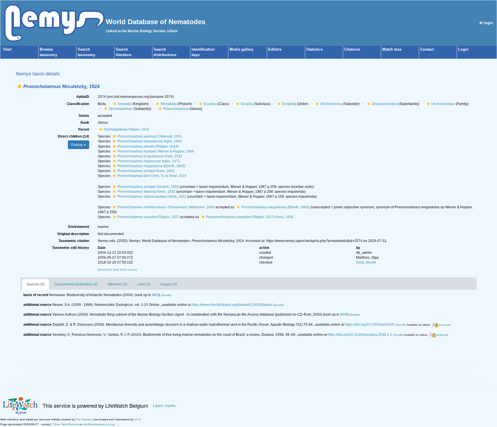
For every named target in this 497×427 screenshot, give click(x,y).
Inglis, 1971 (148, 161)
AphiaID (82, 97)
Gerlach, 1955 (148, 187)
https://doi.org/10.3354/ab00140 (370, 325)
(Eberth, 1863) (151, 166)
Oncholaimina (331, 104)
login (488, 23)
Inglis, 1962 (149, 141)
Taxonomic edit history (70, 248)
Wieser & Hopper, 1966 (155, 151)
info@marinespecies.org (99, 424)
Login (463, 49)
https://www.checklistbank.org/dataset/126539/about (232, 305)
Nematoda (168, 104)
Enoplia (247, 104)
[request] (445, 324)
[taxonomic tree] (109, 269)
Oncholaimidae (443, 104)
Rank (85, 123)
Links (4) (144, 284)
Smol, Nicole (366, 262)
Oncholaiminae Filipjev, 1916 (126, 129)
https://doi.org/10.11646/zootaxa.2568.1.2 (360, 335)
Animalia (124, 104)
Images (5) (168, 284)
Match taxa (391, 49)
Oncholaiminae (121, 109)
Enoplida (289, 104)
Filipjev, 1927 (148, 217)
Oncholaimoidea (384, 104)
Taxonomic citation (73, 241)
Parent (83, 129)
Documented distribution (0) (76, 284)
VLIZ (138, 419)
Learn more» (165, 405)
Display (77, 145)
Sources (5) (35, 284)
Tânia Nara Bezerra (66, 424)
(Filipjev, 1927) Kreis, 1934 (249, 217)
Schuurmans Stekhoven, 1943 (166, 207)
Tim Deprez (83, 419)
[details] (166, 295)
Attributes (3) (117, 284)
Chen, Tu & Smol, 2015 (152, 176)
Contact (427, 49)
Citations (352, 49)
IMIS (155, 295)
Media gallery (241, 49)
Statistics (314, 49)
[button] (19, 86)
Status (84, 116)
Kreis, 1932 (149, 156)
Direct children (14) (73, 136)
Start (7, 49)
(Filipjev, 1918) (148, 146)
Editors (274, 49)
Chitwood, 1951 (149, 136)
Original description (73, 234)
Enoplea (210, 104)
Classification (78, 104)
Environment (78, 227)
